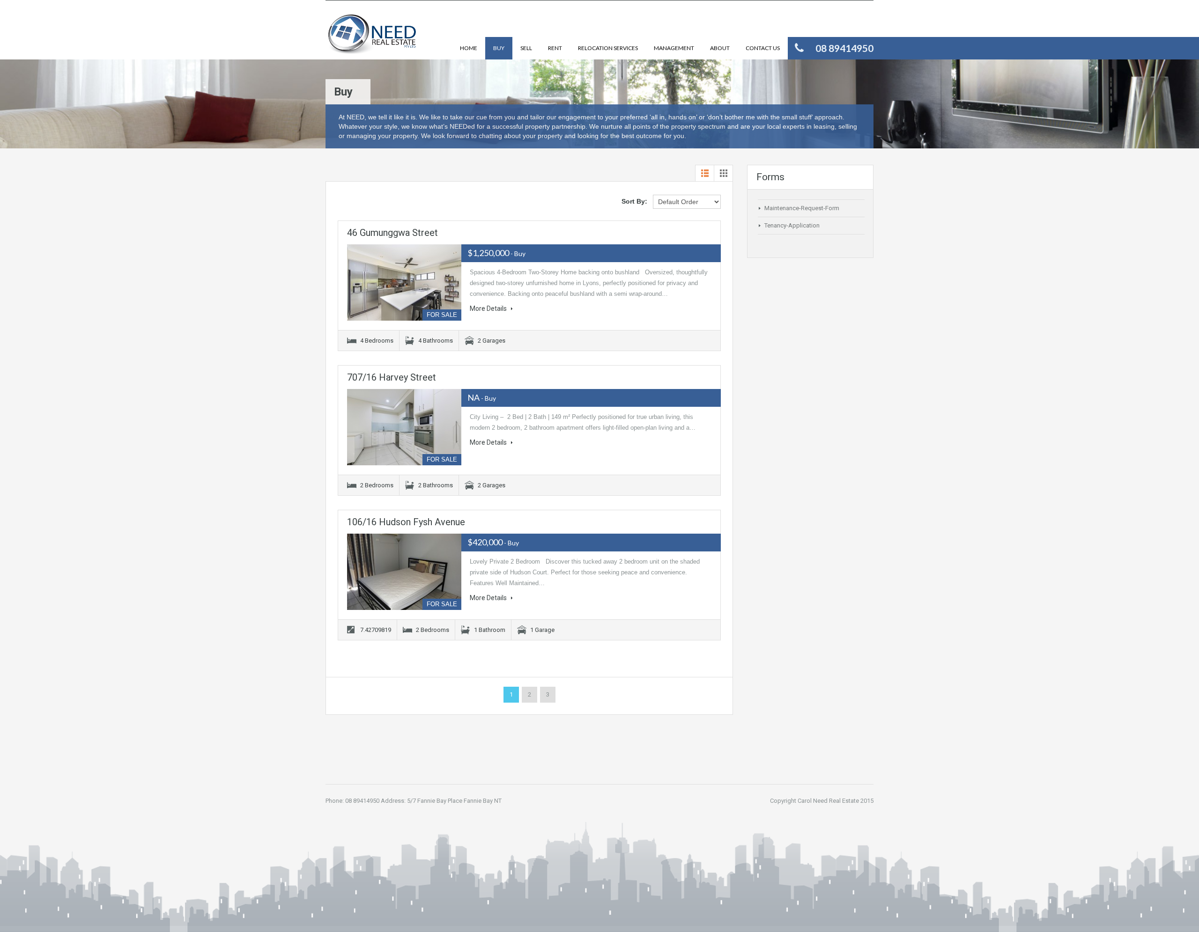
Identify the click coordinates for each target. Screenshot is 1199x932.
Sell (526, 47)
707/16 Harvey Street (391, 377)
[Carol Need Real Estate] (372, 37)
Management (674, 47)
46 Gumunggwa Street (392, 232)
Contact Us (763, 47)
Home (468, 47)
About (720, 47)
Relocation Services (608, 47)
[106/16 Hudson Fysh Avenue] (404, 572)
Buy (498, 47)
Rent (555, 47)
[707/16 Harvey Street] (404, 427)
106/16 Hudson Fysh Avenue (406, 522)
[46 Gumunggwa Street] (404, 282)
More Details (489, 308)
